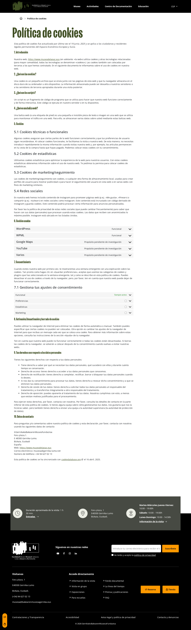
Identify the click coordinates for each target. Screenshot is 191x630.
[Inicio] (21, 18)
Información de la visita (151, 521)
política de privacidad (145, 555)
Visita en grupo (79, 586)
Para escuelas (78, 597)
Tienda (171, 589)
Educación (143, 6)
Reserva (152, 589)
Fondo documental (114, 580)
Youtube (58, 553)
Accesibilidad (72, 617)
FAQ (107, 597)
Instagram (69, 553)
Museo (77, 6)
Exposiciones (78, 592)
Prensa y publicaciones (116, 592)
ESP (173, 6)
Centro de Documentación (118, 6)
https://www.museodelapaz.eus (44, 59)
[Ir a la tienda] (5, 624)
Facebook (63, 553)
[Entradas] (5, 617)
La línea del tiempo (114, 586)
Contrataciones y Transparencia (28, 617)
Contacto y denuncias (168, 617)
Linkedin (75, 553)
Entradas (31, 516)
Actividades (93, 6)
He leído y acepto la (134, 555)
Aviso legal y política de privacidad (118, 617)
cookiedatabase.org (71, 459)
